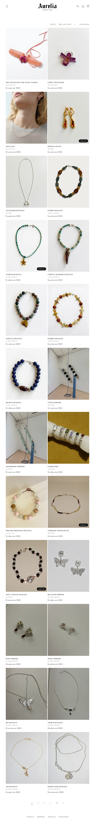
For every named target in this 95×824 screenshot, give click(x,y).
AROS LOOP (10, 147)
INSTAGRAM (63, 817)
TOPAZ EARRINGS (54, 403)
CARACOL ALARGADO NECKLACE (60, 275)
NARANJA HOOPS (54, 147)
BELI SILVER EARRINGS (56, 595)
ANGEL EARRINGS (54, 659)
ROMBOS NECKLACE (55, 339)
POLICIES (52, 817)
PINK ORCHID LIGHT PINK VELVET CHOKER (22, 83)
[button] (7, 6)
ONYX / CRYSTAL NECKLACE (16, 595)
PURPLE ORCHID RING (56, 83)
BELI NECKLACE (11, 723)
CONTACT (30, 817)
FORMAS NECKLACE (55, 211)
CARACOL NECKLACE (14, 339)
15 (57, 803)
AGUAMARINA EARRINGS (15, 467)
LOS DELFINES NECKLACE (15, 211)
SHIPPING (41, 817)
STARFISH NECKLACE (14, 275)
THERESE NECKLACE (55, 723)
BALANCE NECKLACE (13, 403)
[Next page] (63, 802)
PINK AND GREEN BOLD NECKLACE (19, 531)
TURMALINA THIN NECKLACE (58, 531)
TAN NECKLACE (11, 787)
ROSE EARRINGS (12, 659)
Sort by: (53, 24)
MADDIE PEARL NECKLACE (57, 787)
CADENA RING (53, 467)
